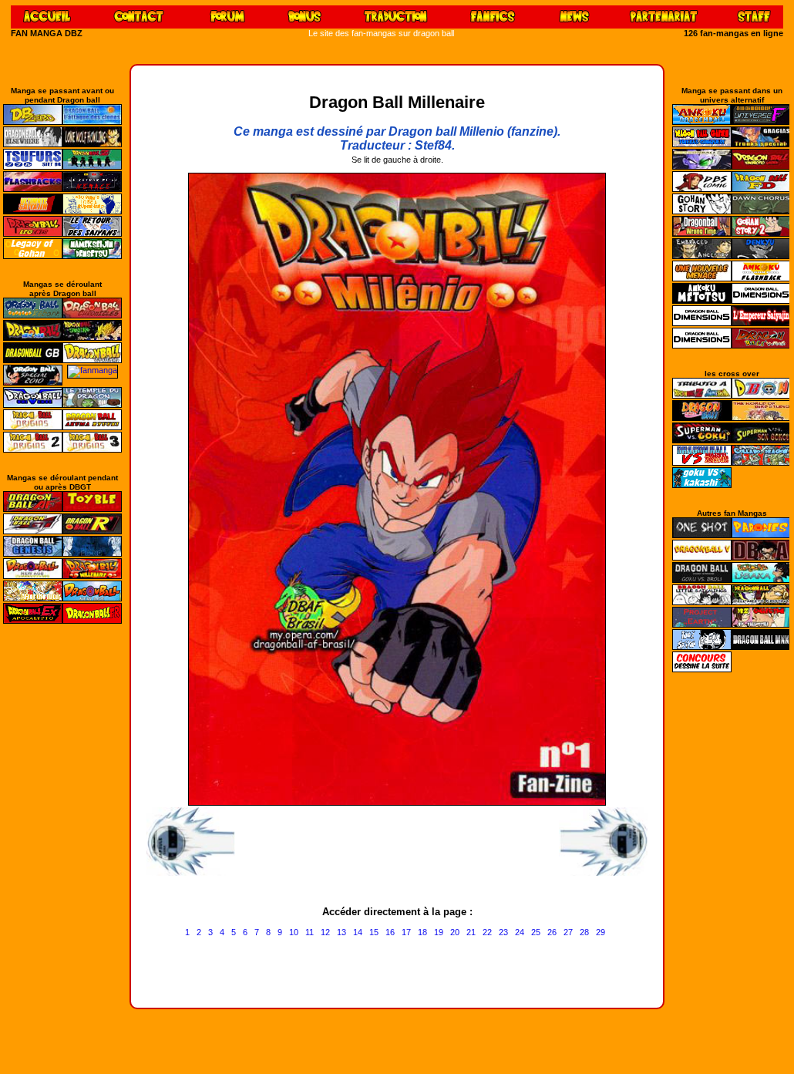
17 (406, 932)
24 (519, 932)
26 (552, 932)
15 (373, 932)
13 (341, 932)
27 (568, 932)
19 (438, 932)
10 (293, 932)
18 (422, 932)
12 (325, 932)
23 (503, 932)
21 (471, 932)
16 (390, 932)
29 (600, 932)
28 (584, 932)
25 (535, 932)
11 (309, 932)
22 (487, 932)
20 (454, 932)
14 (357, 932)
